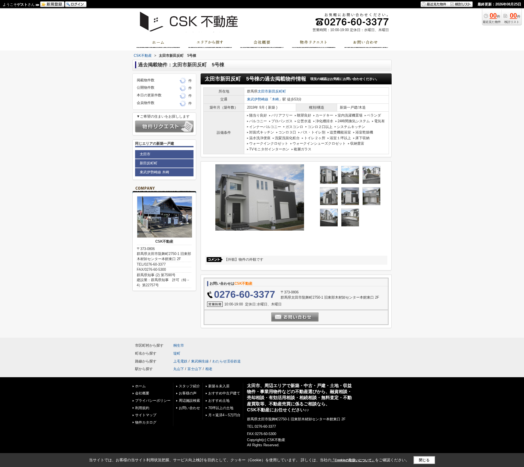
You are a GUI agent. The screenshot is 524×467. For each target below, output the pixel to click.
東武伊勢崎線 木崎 (154, 172)
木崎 (275, 99)
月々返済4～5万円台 (224, 415)
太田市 (263, 91)
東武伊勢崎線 (257, 99)
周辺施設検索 (189, 400)
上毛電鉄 (180, 361)
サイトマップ (145, 415)
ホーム (140, 386)
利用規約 (142, 408)
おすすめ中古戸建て (224, 393)
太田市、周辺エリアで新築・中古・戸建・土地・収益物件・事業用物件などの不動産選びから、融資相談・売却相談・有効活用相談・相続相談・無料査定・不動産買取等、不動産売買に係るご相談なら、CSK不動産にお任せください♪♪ (299, 397)
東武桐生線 (200, 361)
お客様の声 (187, 393)
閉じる (424, 460)
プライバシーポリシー (153, 400)
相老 (208, 369)
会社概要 (142, 393)
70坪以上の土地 (220, 408)
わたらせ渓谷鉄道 (226, 361)
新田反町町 (277, 91)
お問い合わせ (189, 408)
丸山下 (178, 369)
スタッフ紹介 (189, 386)
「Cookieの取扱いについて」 (353, 460)
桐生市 (178, 345)
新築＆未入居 (219, 386)
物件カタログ (145, 422)
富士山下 (194, 369)
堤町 (176, 353)
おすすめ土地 (219, 400)
